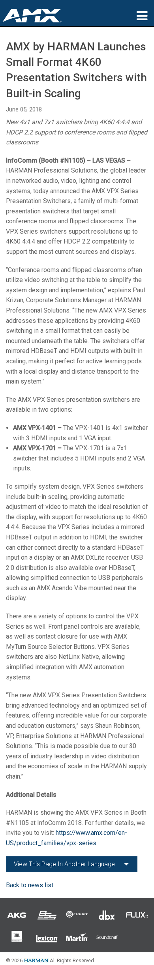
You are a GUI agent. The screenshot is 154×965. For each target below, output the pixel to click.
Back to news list (29, 885)
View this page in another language (64, 864)
